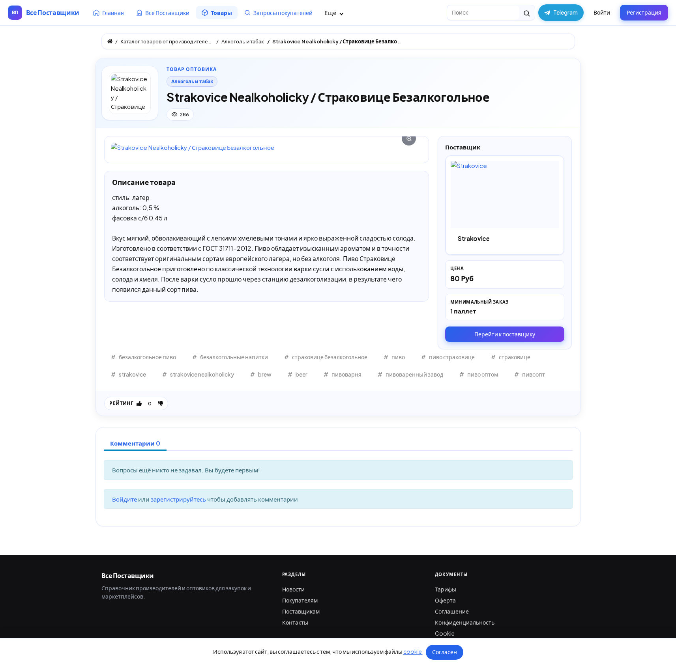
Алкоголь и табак (192, 81)
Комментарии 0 (135, 443)
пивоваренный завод (414, 374)
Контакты (295, 622)
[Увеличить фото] (266, 147)
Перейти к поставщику (504, 334)
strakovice (132, 374)
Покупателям (300, 600)
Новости (293, 589)
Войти (602, 12)
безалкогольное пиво (147, 356)
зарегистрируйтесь (179, 499)
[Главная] (109, 41)
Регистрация (644, 12)
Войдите (125, 499)
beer (301, 374)
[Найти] (527, 12)
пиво (398, 356)
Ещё (330, 12)
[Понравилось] (139, 403)
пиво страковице (452, 356)
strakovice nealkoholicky (202, 374)
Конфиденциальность (464, 622)
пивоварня (346, 374)
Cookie (445, 633)
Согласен (444, 651)
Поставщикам (301, 611)
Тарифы (445, 589)
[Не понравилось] (160, 403)
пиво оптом (482, 374)
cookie (413, 651)
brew (265, 374)
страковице (514, 356)
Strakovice (474, 238)
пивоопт (533, 374)
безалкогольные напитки (234, 356)
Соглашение (452, 611)
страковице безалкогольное (329, 356)
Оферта (445, 600)
